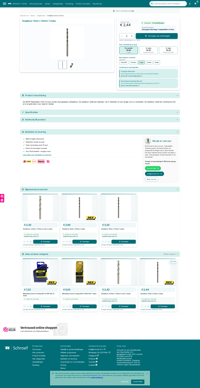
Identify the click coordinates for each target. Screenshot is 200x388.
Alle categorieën (38, 359)
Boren (33, 15)
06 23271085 (151, 168)
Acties (47, 4)
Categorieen (58, 4)
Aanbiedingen (37, 362)
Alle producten (35, 4)
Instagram (92, 356)
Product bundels (83, 4)
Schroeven (36, 349)
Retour (63, 368)
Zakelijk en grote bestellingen (71, 349)
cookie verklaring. (97, 377)
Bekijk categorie (170, 254)
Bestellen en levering (68, 359)
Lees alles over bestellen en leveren (37, 155)
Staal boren (41, 15)
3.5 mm (133, 62)
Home (24, 4)
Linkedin (92, 365)
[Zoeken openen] (152, 3)
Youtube (92, 362)
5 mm (141, 62)
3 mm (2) (124, 62)
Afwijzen (124, 381)
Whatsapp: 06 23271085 (98, 352)
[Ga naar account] (190, 4)
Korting (63, 365)
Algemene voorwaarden (69, 356)
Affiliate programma (68, 352)
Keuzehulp (97, 4)
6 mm (149, 62)
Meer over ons (152, 179)
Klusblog (69, 4)
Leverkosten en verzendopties (72, 362)
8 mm (157, 62)
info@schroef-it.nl (153, 174)
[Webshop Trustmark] (34, 330)
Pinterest (92, 359)
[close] (147, 373)
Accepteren (137, 381)
